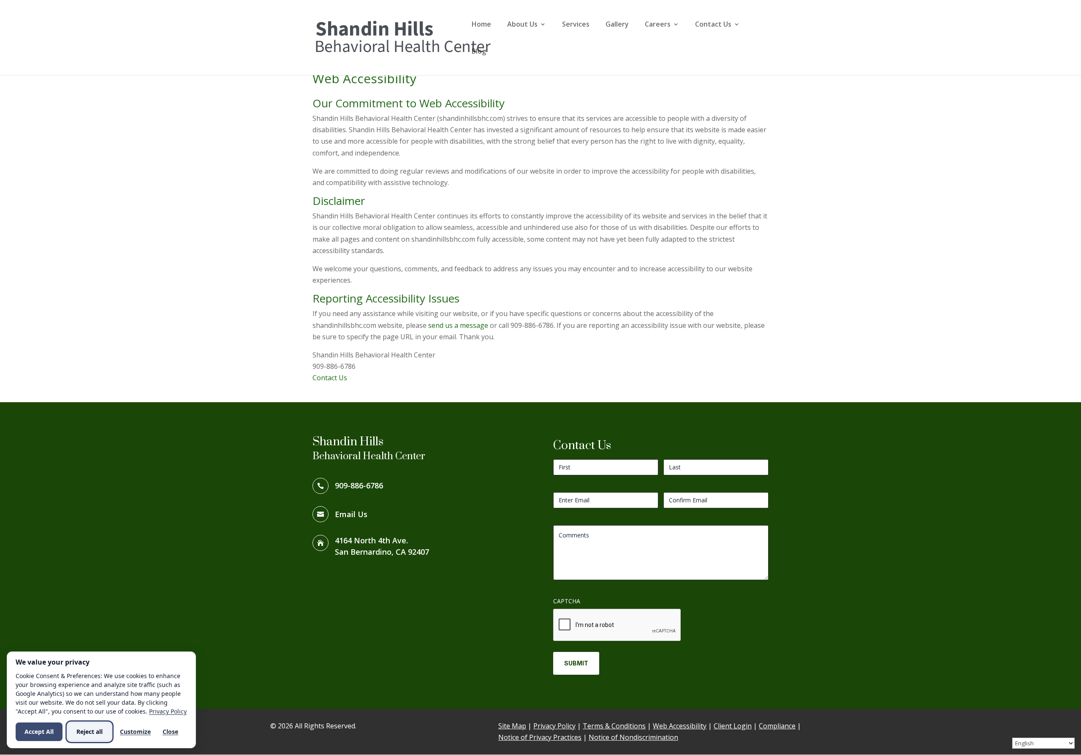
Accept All (39, 732)
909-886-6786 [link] (359, 485)
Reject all (89, 732)
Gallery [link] (617, 25)
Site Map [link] (512, 725)
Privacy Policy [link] (554, 725)
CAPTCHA (566, 601)
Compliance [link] (777, 725)
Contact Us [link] (713, 25)
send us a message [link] (458, 325)
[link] (403, 36)
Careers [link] (658, 25)
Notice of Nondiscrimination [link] (633, 737)
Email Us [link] (351, 514)
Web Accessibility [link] (679, 725)
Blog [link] (479, 52)
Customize (135, 732)
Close (170, 732)
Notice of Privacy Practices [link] (539, 737)
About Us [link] (522, 25)
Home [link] (481, 25)
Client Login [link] (733, 725)
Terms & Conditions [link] (614, 725)
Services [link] (575, 25)
